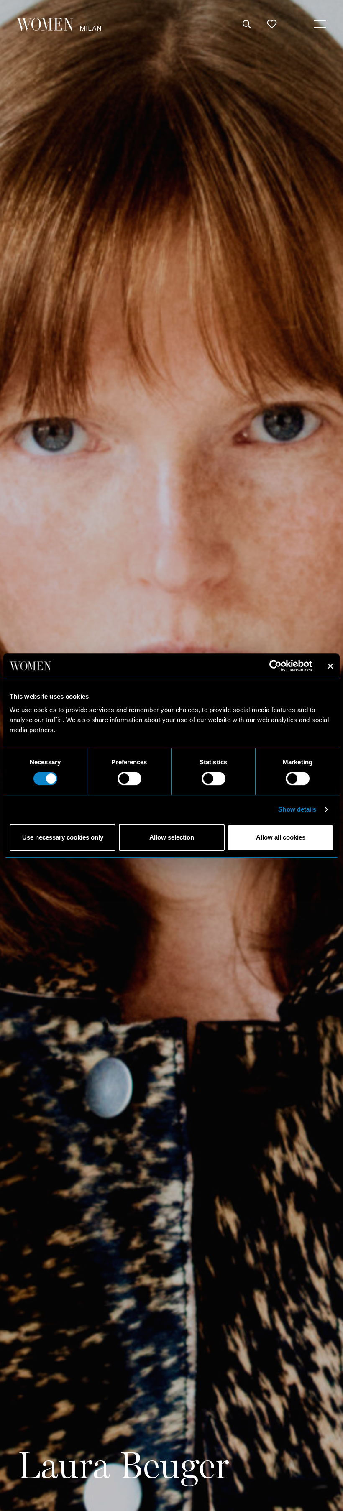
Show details (297, 809)
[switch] (129, 778)
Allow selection (171, 837)
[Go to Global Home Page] (45, 24)
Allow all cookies (280, 837)
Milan (90, 28)
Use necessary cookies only (62, 837)
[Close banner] (330, 666)
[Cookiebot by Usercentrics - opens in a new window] (275, 666)
